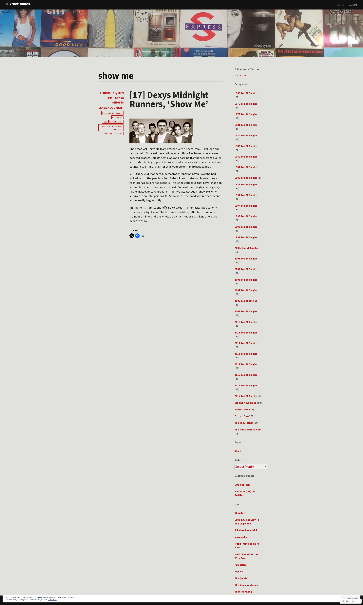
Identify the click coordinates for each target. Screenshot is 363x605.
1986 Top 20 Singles (246, 156)
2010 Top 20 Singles (246, 322)
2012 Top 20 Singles (246, 343)
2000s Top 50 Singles (246, 248)
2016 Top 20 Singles (246, 385)
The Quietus (242, 578)
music (105, 122)
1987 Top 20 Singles (246, 167)
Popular (239, 571)
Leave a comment (111, 108)
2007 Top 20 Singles (246, 290)
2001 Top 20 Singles (246, 258)
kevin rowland (116, 122)
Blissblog (240, 513)
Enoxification (242, 409)
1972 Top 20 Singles (246, 103)
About (353, 4)
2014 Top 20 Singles (246, 364)
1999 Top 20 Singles (246, 237)
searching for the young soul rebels (112, 127)
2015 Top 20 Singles (246, 374)
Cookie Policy (52, 600)
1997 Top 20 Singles (246, 226)
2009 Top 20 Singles (246, 311)
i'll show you (117, 117)
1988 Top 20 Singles (246, 177)
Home (340, 4)
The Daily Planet (244, 422)
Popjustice (240, 564)
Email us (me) (242, 484)
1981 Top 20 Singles (246, 124)
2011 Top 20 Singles (246, 332)
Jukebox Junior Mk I (246, 530)
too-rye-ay (107, 133)
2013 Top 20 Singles (246, 353)
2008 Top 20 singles (246, 300)
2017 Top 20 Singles (246, 396)
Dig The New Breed (245, 402)
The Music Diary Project (248, 429)
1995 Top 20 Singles (246, 216)
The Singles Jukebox (246, 585)
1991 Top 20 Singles (246, 195)
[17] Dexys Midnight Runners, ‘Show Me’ (169, 99)
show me (119, 133)
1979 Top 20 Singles (246, 114)
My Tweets (240, 75)
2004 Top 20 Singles (246, 269)
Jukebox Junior (18, 4)
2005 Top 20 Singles (246, 279)
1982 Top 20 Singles (246, 135)
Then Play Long (243, 591)
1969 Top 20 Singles (246, 93)
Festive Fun (241, 416)
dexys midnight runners (112, 113)
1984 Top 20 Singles (246, 146)
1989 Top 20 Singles (246, 184)
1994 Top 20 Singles (246, 205)
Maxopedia (241, 537)
